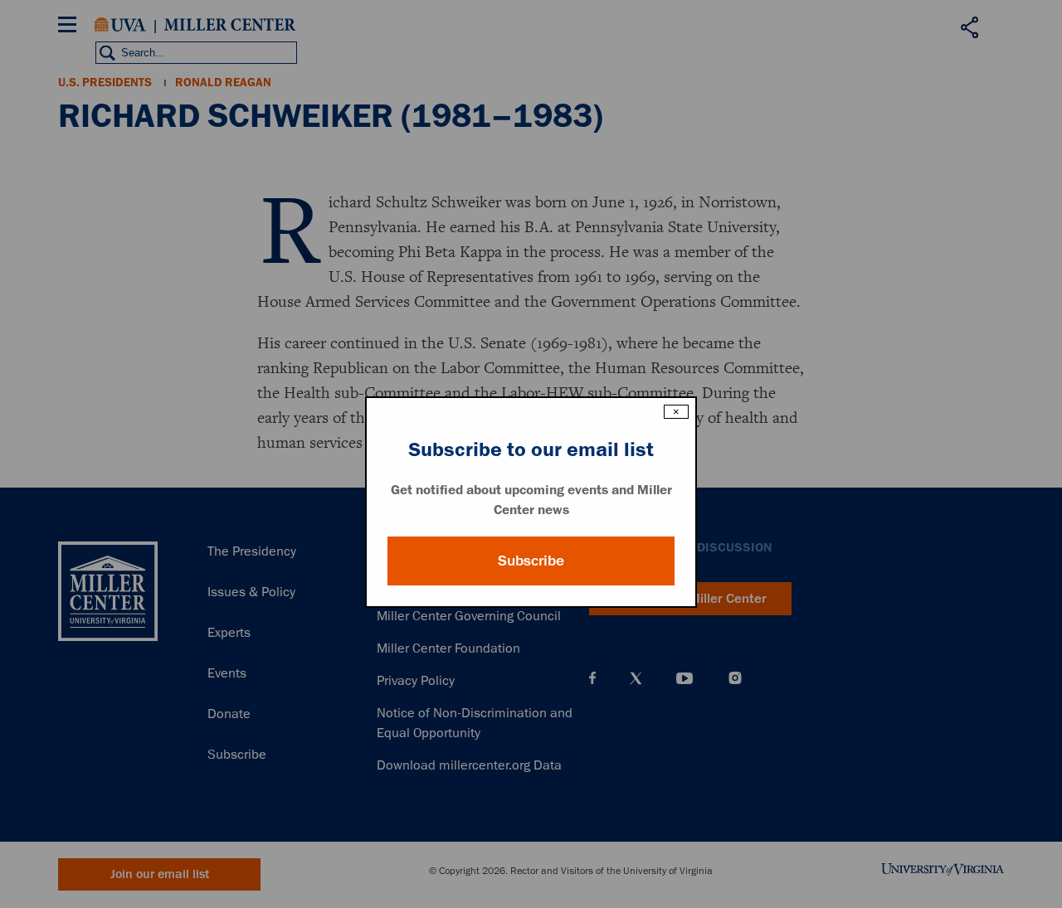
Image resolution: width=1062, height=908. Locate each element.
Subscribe (531, 560)
